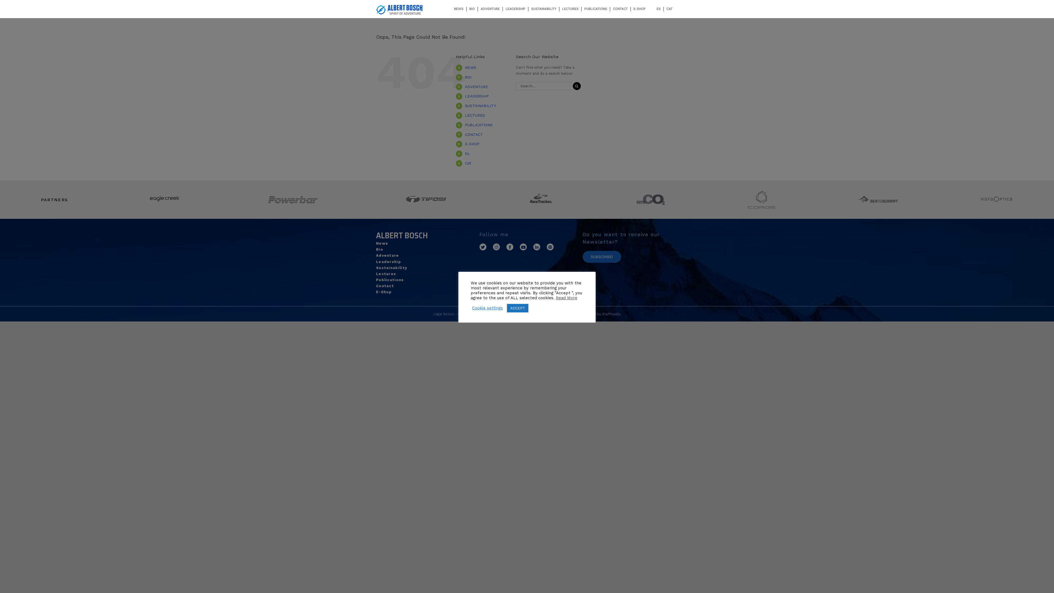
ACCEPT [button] (517, 308)
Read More (566, 297)
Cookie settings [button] (487, 308)
